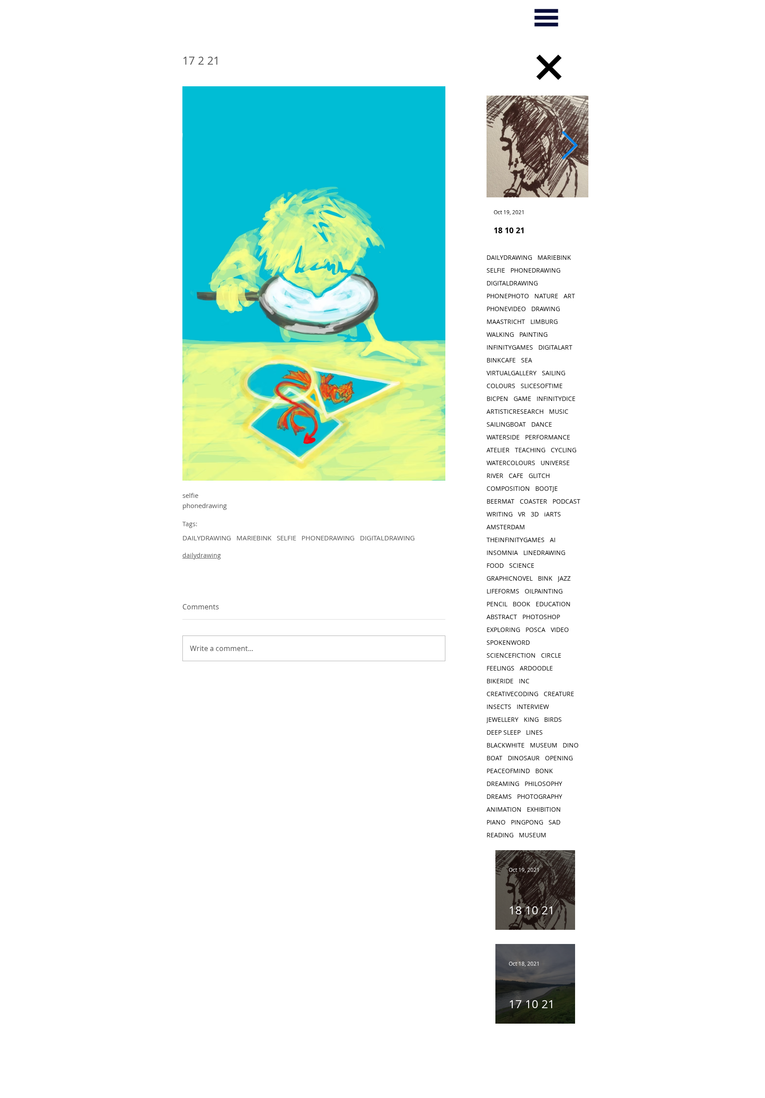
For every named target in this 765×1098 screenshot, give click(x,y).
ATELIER (498, 450)
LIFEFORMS (503, 591)
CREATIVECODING (512, 693)
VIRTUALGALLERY (512, 373)
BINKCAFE (501, 360)
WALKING (500, 334)
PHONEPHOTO (508, 296)
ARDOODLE (536, 668)
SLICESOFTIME (542, 385)
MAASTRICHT (506, 321)
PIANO (496, 822)
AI (553, 539)
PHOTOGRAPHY (539, 796)
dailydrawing (201, 555)
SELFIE (286, 538)
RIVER (495, 475)
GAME (522, 398)
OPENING (559, 758)
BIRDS (553, 719)
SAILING (553, 373)
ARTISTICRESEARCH (515, 411)
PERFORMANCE (547, 437)
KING (531, 719)
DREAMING (503, 783)
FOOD (495, 565)
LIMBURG (544, 321)
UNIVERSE (555, 462)
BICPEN (497, 398)
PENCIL (497, 604)
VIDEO (560, 629)
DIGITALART (555, 347)
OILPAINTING (544, 591)
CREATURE (559, 693)
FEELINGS (500, 668)
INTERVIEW (533, 706)
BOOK (521, 604)
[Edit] (549, 67)
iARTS (552, 514)
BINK (545, 578)
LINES (534, 732)
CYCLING (563, 450)
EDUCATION (553, 604)
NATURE (546, 296)
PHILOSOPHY (543, 783)
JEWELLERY (502, 719)
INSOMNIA (502, 552)
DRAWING (545, 308)
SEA (526, 360)
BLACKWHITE (506, 745)
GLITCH (539, 475)
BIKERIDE (500, 681)
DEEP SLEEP (504, 732)
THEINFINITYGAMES (516, 539)
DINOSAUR (524, 758)
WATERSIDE (503, 437)
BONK (544, 770)
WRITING (500, 514)
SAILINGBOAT (506, 424)
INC (524, 681)
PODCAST (566, 501)
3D (535, 514)
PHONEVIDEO (506, 308)
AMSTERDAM (506, 527)
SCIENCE (521, 565)
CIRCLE (551, 655)
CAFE (516, 475)
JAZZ (564, 578)
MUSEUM (543, 745)
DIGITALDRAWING (387, 538)
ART (569, 296)
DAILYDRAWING (206, 538)
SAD (554, 822)
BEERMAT (500, 501)
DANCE (541, 424)
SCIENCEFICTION (511, 655)
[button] (546, 17)
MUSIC (558, 411)
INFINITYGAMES (510, 347)
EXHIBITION (544, 809)
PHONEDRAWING (328, 538)
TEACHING (530, 450)
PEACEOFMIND (508, 770)
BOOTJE (546, 488)
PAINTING (533, 334)
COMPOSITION (508, 488)
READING (500, 835)
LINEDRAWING (544, 552)
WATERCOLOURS (511, 462)
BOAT (494, 758)
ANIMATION (504, 809)
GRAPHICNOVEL (510, 578)
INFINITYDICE (556, 398)
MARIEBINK (253, 538)
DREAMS (499, 796)
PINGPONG (527, 822)
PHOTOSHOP (541, 616)
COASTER (533, 501)
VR (521, 514)
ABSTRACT (502, 616)
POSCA (535, 629)
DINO (571, 745)
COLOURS (501, 385)
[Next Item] (569, 146)
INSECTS (499, 706)
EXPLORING (503, 629)
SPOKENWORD (508, 642)
